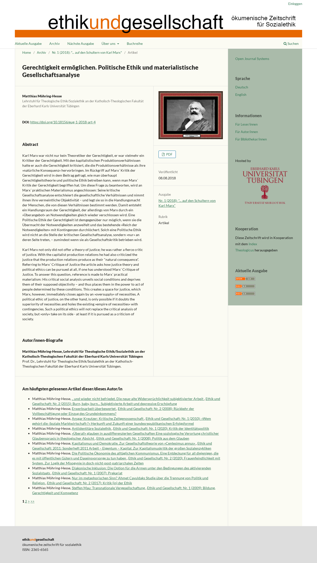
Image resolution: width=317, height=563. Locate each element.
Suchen (293, 43)
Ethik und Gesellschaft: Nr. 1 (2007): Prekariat (87, 473)
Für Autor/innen (246, 132)
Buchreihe (135, 43)
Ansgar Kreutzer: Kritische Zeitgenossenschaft (108, 418)
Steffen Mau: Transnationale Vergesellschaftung (109, 488)
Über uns (109, 43)
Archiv (54, 43)
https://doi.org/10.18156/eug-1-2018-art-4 (63, 122)
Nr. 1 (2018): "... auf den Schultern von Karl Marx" (87, 52)
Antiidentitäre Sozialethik (92, 428)
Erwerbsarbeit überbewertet (94, 408)
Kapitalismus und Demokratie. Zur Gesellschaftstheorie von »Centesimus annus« (134, 443)
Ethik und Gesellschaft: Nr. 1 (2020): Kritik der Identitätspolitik (161, 428)
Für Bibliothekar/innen (251, 139)
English (240, 94)
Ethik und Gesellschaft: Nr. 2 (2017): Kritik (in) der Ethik (89, 483)
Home (26, 52)
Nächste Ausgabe (80, 43)
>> (32, 501)
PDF (168, 154)
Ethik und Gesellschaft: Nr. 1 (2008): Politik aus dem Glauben (142, 438)
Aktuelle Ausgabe (28, 43)
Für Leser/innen (246, 124)
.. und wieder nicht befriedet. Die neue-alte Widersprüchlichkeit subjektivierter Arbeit (138, 399)
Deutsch (241, 87)
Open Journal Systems (252, 58)
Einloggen (295, 4)
